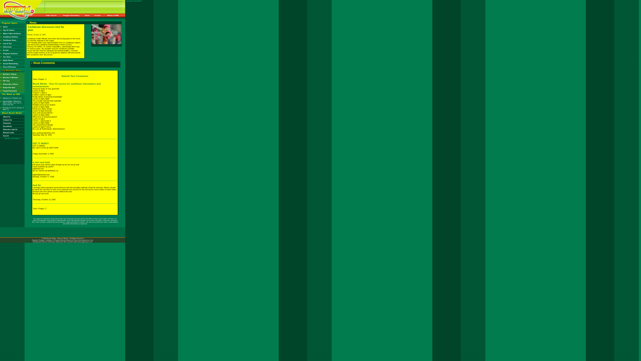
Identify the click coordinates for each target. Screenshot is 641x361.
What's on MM (112, 15)
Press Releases (9, 67)
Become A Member (10, 77)
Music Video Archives (12, 33)
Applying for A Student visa (12, 98)
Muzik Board (8, 60)
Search (6, 136)
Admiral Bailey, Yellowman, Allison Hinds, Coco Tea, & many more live (12, 102)
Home (5, 27)
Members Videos (10, 74)
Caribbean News (9, 40)
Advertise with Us (10, 129)
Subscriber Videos (10, 84)
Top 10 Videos (9, 30)
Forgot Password (10, 91)
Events (97, 15)
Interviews (7, 47)
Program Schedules (71, 15)
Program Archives (10, 53)
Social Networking (10, 64)
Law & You (7, 43)
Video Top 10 (51, 15)
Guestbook (7, 126)
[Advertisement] (12, 149)
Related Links (8, 133)
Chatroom (7, 123)
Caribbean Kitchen (10, 37)
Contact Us (7, 120)
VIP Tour (6, 81)
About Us (6, 117)
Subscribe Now (9, 87)
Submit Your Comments (75, 76)
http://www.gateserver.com (83, 240)
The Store (7, 57)
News (87, 15)
